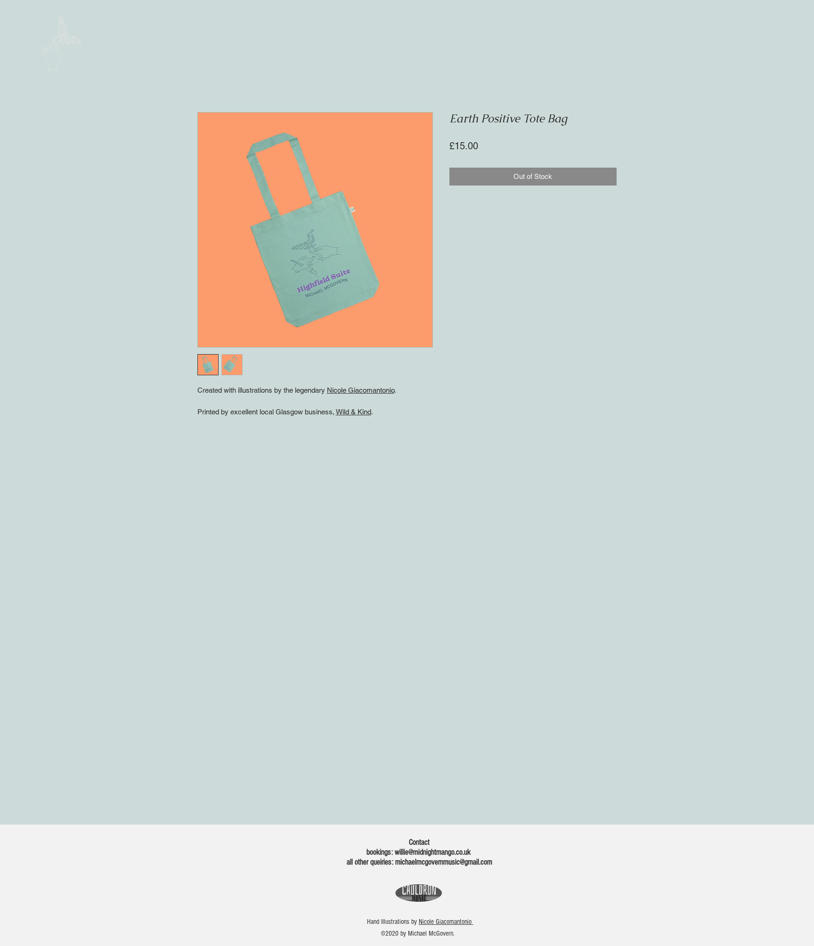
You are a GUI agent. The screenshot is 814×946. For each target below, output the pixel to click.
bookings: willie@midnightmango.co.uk (419, 852)
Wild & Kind (353, 412)
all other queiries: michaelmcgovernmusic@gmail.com (419, 861)
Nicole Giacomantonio (360, 390)
